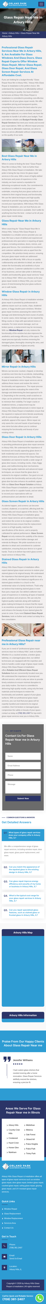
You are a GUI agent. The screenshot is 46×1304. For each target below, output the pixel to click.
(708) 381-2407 (24, 713)
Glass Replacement (12, 1214)
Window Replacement (13, 1218)
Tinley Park (31, 1153)
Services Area (10, 1223)
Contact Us (8, 1228)
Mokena (29, 1130)
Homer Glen (14, 1148)
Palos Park (30, 1149)
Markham (12, 1152)
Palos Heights (32, 1144)
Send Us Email (15, 1259)
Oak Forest (30, 1135)
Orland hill (30, 1139)
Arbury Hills (14, 33)
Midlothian (30, 1125)
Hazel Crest (14, 1143)
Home (4, 33)
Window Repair (10, 1209)
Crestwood (13, 1138)
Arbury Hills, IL (15, 1269)
